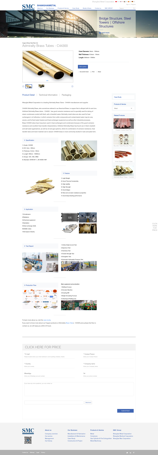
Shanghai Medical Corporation (123, 436)
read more (104, 33)
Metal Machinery (95, 441)
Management (49, 438)
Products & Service (63, 8)
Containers (93, 436)
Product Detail (28, 95)
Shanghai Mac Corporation (122, 438)
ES (130, 1)
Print (93, 71)
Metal (123, 108)
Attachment (88, 402)
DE (134, 1)
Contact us (98, 8)
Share (99, 71)
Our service (48, 436)
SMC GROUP (109, 8)
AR (126, 1)
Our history (48, 441)
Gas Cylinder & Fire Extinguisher (101, 438)
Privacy (43, 452)
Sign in (128, 4)
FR (122, 1)
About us (40, 8)
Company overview (51, 434)
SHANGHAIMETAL (46, 5)
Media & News (87, 8)
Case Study (75, 8)
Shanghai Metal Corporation (122, 434)
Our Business (50, 8)
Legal (37, 452)
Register (133, 4)
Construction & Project (75, 441)
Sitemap (32, 452)
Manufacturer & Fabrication (76, 434)
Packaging (66, 95)
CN (118, 1)
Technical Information (48, 95)
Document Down (84, 71)
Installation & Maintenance (76, 436)
